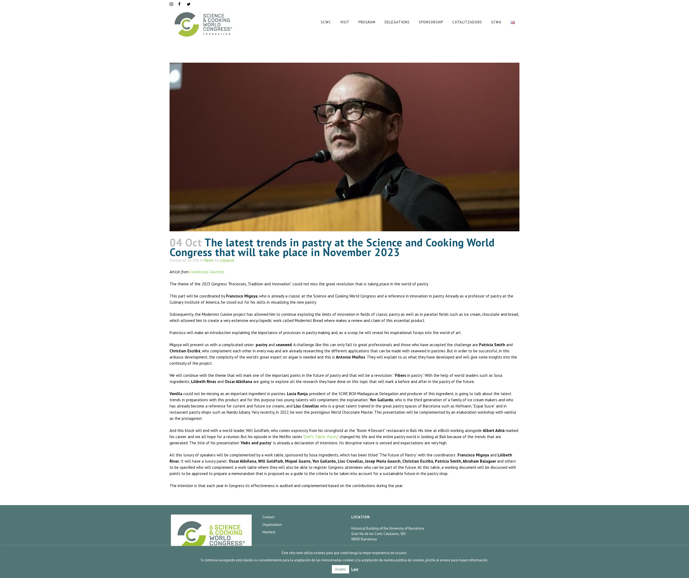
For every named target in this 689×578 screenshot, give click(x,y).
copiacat (227, 260)
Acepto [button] (340, 569)
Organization (272, 524)
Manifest (268, 532)
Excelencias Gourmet (206, 271)
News (209, 260)
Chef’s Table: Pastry (321, 436)
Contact (268, 517)
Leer (354, 569)
